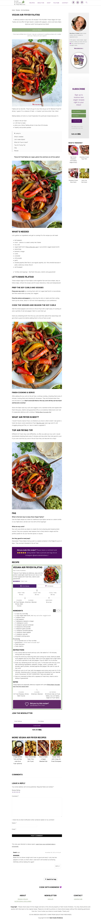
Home (13, 10)
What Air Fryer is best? (21, 142)
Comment (15, 796)
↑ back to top (50, 879)
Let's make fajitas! (19, 139)
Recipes (32, 3)
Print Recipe (25, 586)
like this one (40, 423)
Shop (48, 3)
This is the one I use (32, 247)
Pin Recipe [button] (50, 586)
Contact (65, 3)
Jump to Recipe (37, 30)
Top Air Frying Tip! (19, 145)
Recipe (16, 150)
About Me (40, 3)
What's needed (18, 136)
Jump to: (18, 133)
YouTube (56, 3)
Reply (58, 866)
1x (54, 610)
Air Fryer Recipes (25, 10)
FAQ (15, 148)
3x (59, 610)
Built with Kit (37, 729)
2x (57, 610)
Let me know (34, 705)
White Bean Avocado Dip (43, 412)
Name (14, 823)
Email (14, 829)
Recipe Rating (16, 790)
